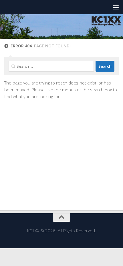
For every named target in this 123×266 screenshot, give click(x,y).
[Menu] (116, 7)
